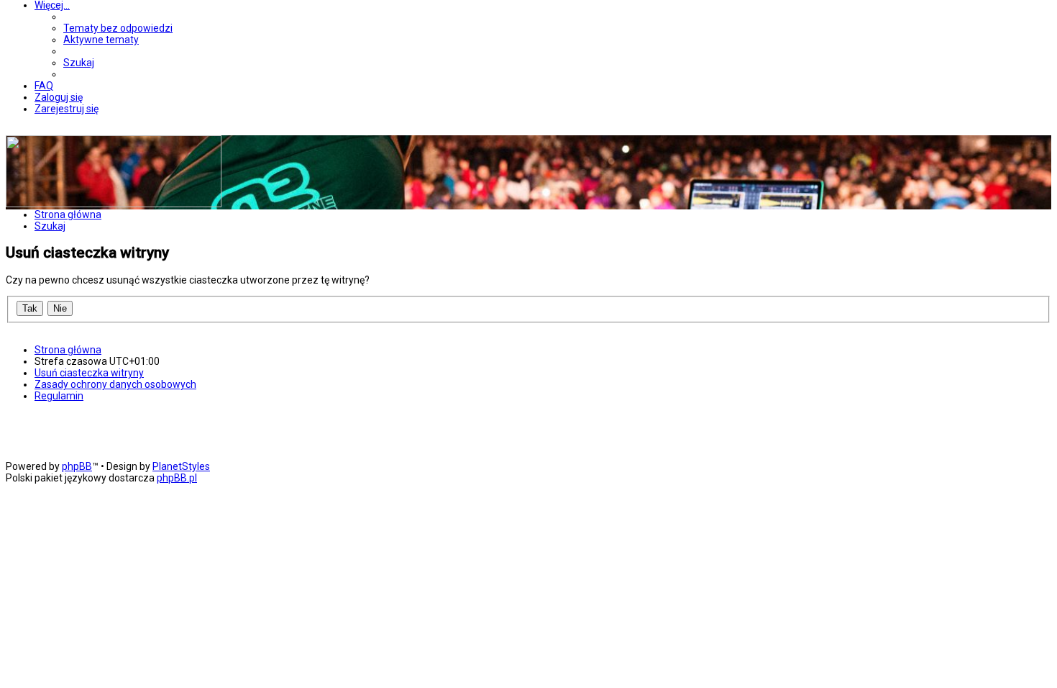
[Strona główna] (113, 203)
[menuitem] (118, 28)
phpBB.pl (177, 478)
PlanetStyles (181, 466)
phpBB (77, 466)
